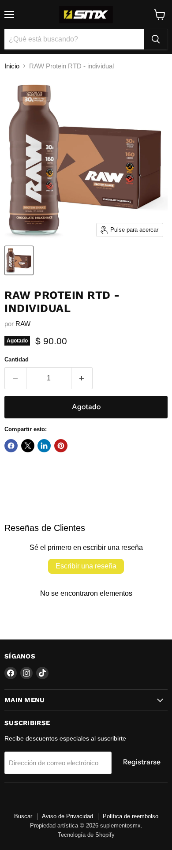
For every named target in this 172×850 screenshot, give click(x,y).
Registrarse (142, 762)
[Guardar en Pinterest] (60, 445)
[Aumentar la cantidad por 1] (82, 378)
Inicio (11, 66)
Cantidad (16, 359)
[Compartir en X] (27, 445)
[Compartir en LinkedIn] (44, 445)
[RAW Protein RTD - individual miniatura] (19, 260)
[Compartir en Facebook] (11, 445)
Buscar (23, 816)
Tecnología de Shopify (86, 834)
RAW (22, 323)
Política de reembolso (130, 816)
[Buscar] (156, 39)
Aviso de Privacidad (67, 816)
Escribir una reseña (86, 566)
